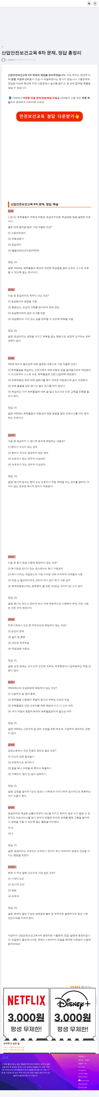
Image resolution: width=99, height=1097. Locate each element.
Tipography (82, 1084)
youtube (81, 1067)
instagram (82, 1070)
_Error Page (83, 1073)
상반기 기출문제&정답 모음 (13, 1047)
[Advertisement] (49, 28)
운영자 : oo (82, 1063)
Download (85, 1080)
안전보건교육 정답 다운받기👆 (49, 116)
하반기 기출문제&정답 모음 (13, 1050)
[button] (89, 3)
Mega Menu (83, 1077)
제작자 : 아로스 (84, 1060)
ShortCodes (82, 1087)
